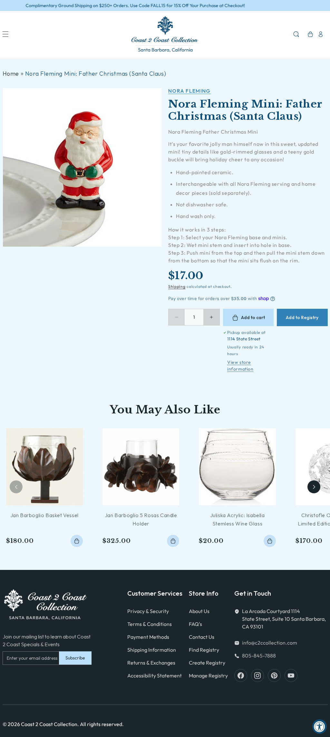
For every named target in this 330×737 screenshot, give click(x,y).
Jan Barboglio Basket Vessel (44, 515)
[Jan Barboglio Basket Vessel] (44, 466)
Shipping (177, 286)
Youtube (291, 675)
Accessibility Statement (154, 675)
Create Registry (207, 662)
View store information (240, 365)
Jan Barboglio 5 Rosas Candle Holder (141, 519)
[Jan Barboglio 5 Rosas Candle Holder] (140, 466)
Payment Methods (148, 637)
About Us (199, 611)
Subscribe (75, 658)
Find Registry (204, 650)
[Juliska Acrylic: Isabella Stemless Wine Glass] (237, 466)
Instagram (257, 675)
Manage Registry (208, 675)
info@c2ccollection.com (269, 642)
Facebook (240, 675)
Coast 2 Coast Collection (49, 724)
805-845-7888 (259, 655)
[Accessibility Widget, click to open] (319, 726)
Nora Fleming (189, 91)
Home (11, 73)
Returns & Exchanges (151, 662)
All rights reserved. (102, 724)
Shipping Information (151, 650)
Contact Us (201, 637)
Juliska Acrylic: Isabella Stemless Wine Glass (237, 519)
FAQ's (195, 624)
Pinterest (274, 675)
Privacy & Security (148, 611)
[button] (5, 34)
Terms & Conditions (149, 624)
